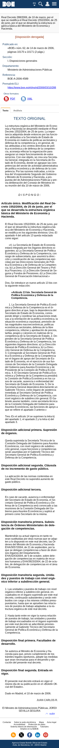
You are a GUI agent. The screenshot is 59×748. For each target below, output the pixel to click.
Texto (5, 110)
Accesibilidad (19, 724)
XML (29, 98)
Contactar (7, 722)
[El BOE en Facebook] (29, 737)
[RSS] (13, 737)
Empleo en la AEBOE (29, 729)
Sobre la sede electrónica (25, 722)
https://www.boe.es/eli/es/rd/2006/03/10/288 (32, 87)
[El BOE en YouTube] (45, 737)
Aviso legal (51, 722)
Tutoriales (44, 727)
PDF (12, 98)
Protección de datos (36, 724)
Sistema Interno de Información (23, 727)
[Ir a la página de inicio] (9, 5)
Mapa (41, 722)
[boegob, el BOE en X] (21, 737)
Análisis (17, 110)
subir (52, 713)
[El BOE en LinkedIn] (37, 737)
